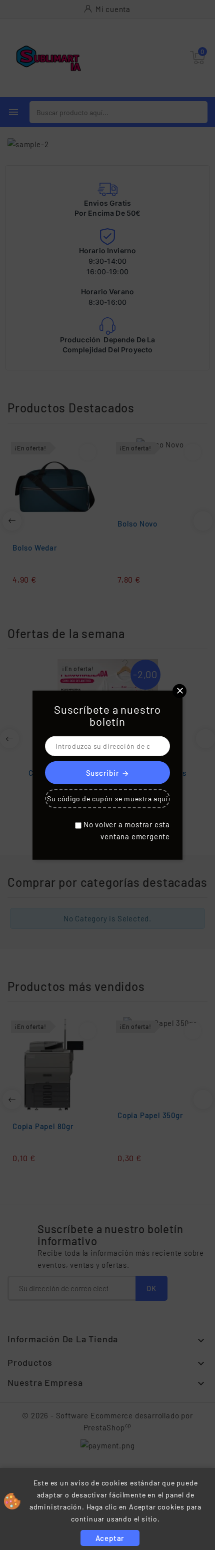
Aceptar (110, 1537)
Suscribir (108, 773)
